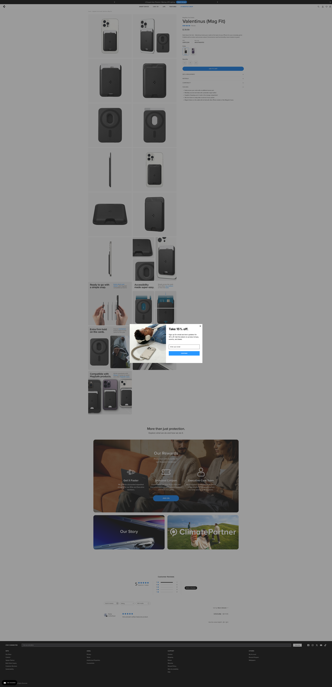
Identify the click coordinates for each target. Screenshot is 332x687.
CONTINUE (184, 353)
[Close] (200, 326)
